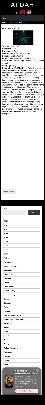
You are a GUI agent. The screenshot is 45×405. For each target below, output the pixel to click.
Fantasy (7, 311)
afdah (22, 5)
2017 (6, 221)
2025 (10, 22)
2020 (6, 229)
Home (4, 22)
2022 (6, 237)
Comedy (7, 278)
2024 (6, 246)
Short (6, 364)
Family (6, 307)
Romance (8, 352)
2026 (6, 254)
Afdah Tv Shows (11, 266)
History (7, 328)
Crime (6, 282)
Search (6, 208)
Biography (8, 274)
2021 (6, 233)
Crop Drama (9, 287)
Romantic (8, 356)
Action (6, 258)
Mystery (7, 344)
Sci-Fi (6, 360)
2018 (6, 225)
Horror (11, 192)
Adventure (8, 262)
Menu (5, 18)
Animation (8, 270)
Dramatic (7, 303)
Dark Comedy (9, 291)
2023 (6, 242)
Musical (7, 340)
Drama (6, 299)
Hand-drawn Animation (13, 319)
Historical (8, 323)
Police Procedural (11, 348)
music (6, 336)
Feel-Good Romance (12, 315)
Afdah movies (11, 111)
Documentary (9, 295)
